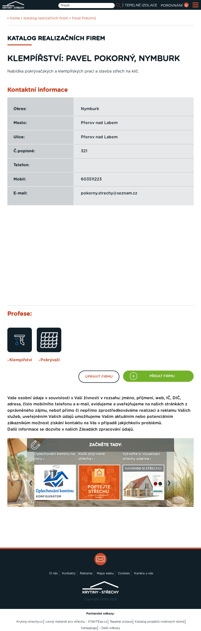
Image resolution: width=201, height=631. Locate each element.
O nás (53, 573)
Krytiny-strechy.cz (29, 621)
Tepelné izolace (121, 621)
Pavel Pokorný (84, 18)
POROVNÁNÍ (174, 5)
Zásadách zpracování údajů (106, 429)
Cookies (124, 573)
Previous (32, 485)
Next (170, 485)
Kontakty (68, 573)
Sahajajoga (89, 628)
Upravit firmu (99, 376)
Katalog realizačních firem (46, 18)
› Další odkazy (110, 628)
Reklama (86, 573)
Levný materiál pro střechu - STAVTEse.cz (76, 621)
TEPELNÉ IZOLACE (141, 5)
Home (15, 18)
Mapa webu (105, 573)
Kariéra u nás (143, 573)
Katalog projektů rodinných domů (159, 621)
